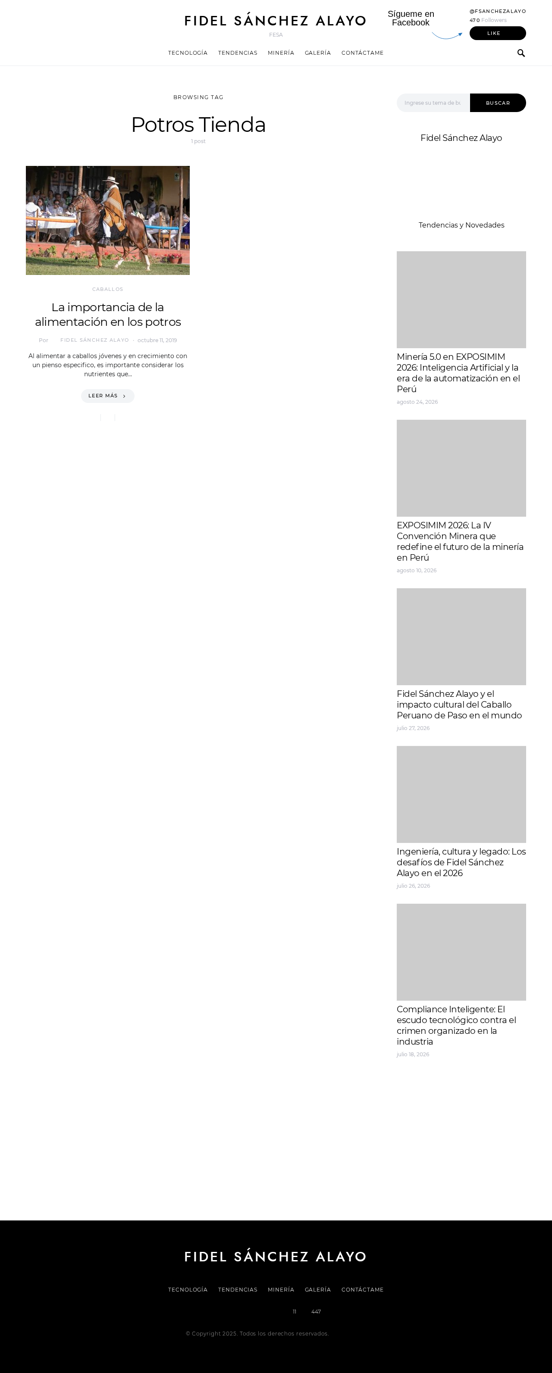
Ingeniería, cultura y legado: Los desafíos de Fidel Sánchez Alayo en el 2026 (461, 862)
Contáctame (363, 53)
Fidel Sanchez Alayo (431, 1084)
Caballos (108, 289)
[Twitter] (246, 1311)
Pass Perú (483, 1105)
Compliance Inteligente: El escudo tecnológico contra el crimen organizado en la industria (456, 1025)
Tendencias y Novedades (462, 225)
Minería (281, 53)
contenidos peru (425, 1115)
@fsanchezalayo (498, 11)
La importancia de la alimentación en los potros (108, 314)
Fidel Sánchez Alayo (276, 20)
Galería (318, 53)
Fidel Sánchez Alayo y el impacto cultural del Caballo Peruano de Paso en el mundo (459, 705)
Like (494, 33)
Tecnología (188, 53)
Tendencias (237, 53)
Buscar (498, 103)
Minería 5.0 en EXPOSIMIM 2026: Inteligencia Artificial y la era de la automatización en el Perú (458, 373)
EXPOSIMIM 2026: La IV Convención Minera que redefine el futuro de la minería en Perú (460, 541)
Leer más (103, 396)
